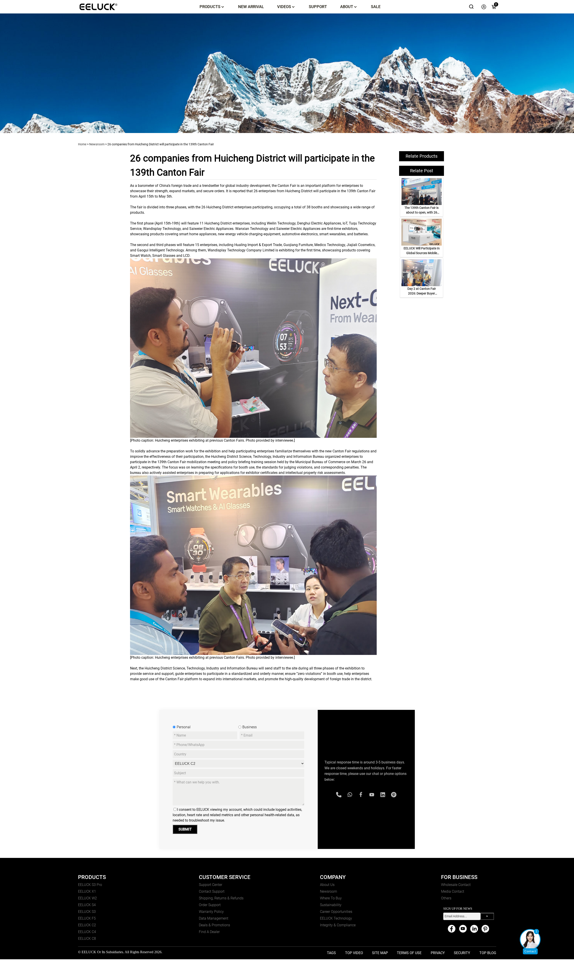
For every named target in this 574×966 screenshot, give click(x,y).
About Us (327, 885)
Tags (331, 953)
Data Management (213, 918)
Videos (284, 6)
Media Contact (452, 891)
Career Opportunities (336, 911)
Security (462, 953)
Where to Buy (331, 898)
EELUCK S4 (87, 905)
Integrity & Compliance (338, 925)
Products (210, 6)
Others (446, 898)
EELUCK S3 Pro (90, 885)
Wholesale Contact (456, 885)
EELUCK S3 (87, 911)
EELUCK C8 (87, 938)
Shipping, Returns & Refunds (221, 898)
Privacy (438, 953)
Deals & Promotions (214, 925)
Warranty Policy (211, 911)
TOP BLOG (487, 953)
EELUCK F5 (87, 918)
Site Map (380, 953)
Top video (354, 953)
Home (82, 144)
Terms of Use (409, 953)
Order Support (210, 905)
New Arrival (251, 6)
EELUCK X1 (87, 891)
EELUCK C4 (87, 932)
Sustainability (330, 905)
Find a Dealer (209, 932)
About (346, 6)
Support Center (210, 885)
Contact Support (211, 891)
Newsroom (96, 144)
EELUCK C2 (87, 925)
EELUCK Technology (336, 918)
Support (318, 6)
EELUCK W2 (87, 898)
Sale (375, 6)
